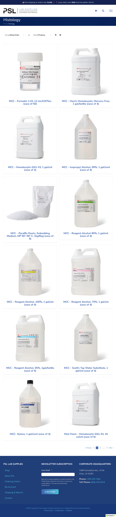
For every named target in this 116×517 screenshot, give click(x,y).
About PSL (9, 475)
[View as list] (60, 35)
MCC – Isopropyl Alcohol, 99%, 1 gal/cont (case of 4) (86, 168)
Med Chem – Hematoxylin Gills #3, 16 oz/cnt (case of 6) (86, 435)
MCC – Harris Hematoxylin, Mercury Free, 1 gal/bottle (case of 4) (86, 102)
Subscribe (50, 491)
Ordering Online (12, 481)
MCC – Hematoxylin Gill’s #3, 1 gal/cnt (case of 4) (30, 168)
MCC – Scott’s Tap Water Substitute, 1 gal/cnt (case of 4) (86, 369)
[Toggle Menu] (111, 11)
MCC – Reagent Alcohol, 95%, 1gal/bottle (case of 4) (30, 369)
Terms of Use (48, 510)
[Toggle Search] (103, 11)
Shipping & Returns (14, 492)
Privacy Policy (59, 510)
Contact (8, 498)
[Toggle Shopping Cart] (96, 11)
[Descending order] (29, 35)
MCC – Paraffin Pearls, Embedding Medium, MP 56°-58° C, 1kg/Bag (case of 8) (30, 236)
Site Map (69, 510)
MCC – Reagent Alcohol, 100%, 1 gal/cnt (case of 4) (30, 303)
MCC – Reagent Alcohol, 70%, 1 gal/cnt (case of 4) (86, 303)
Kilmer (88, 508)
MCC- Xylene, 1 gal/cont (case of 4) (30, 434)
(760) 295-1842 (93, 479)
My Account (10, 486)
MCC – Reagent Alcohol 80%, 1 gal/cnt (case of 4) (86, 235)
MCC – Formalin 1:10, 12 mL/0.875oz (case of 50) (30, 102)
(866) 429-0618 (98, 482)
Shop (7, 470)
